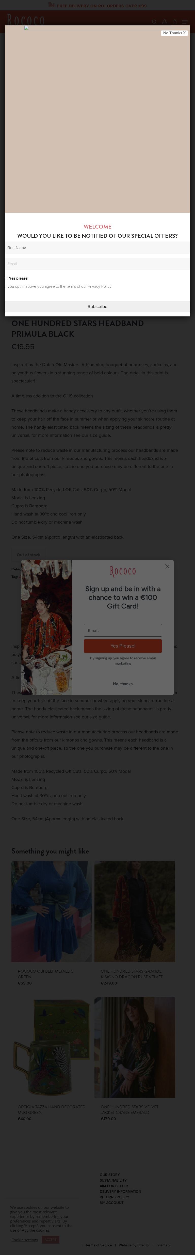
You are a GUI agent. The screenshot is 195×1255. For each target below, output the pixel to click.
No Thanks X (174, 33)
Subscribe (97, 306)
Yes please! (18, 278)
